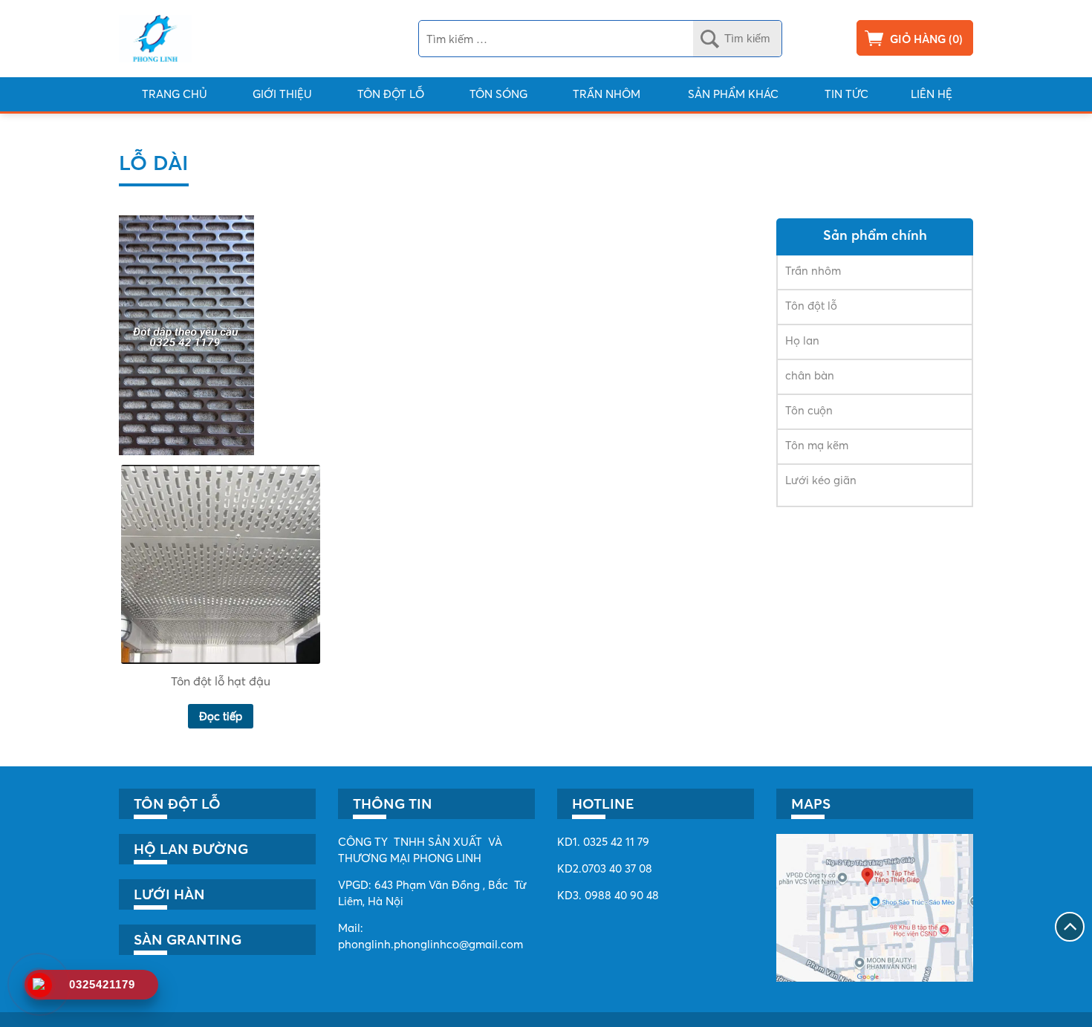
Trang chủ (174, 94)
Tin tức (846, 94)
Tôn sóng (498, 94)
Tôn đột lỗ (390, 94)
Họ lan (802, 340)
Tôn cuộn (809, 410)
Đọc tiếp (220, 716)
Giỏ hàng (918, 39)
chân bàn (809, 375)
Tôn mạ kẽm (816, 445)
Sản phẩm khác (733, 94)
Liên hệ (931, 94)
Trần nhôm (606, 94)
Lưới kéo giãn (821, 480)
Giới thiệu (282, 94)
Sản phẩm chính (875, 235)
